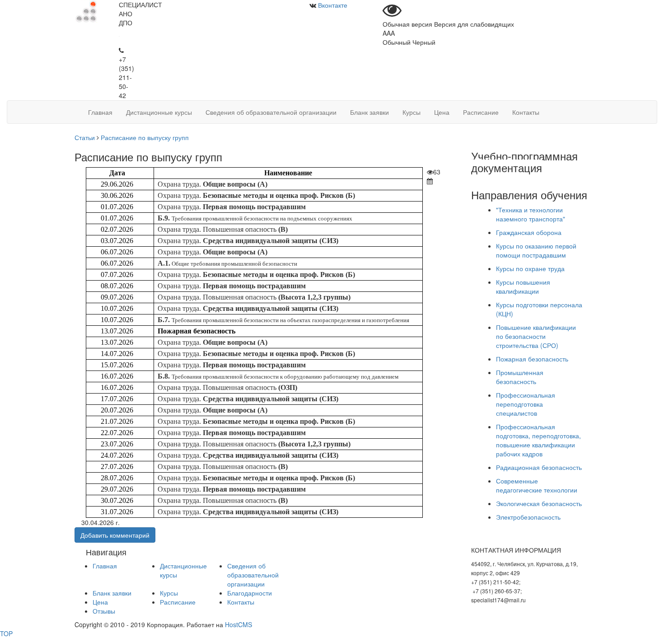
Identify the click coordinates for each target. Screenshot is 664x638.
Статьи (85, 137)
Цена (100, 601)
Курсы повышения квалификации (523, 286)
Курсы (169, 592)
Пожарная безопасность (532, 358)
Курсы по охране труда (530, 268)
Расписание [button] (481, 112)
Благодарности (249, 592)
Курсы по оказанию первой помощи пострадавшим (536, 250)
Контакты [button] (525, 112)
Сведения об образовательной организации (253, 574)
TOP (6, 633)
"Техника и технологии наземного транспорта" (530, 214)
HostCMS (238, 624)
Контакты (240, 601)
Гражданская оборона (528, 232)
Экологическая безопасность (539, 503)
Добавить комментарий (115, 534)
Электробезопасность (528, 516)
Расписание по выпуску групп (145, 137)
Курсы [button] (411, 112)
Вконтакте (332, 4)
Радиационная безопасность (539, 467)
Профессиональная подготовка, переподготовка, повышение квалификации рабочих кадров (538, 440)
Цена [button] (441, 112)
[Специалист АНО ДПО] (86, 10)
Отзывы (104, 610)
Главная (105, 565)
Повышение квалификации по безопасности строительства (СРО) (536, 336)
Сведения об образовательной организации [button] (271, 112)
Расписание (178, 601)
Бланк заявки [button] (369, 112)
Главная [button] (100, 112)
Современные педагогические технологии (536, 485)
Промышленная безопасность (519, 377)
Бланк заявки (112, 592)
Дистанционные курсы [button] (159, 112)
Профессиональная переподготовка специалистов (525, 404)
